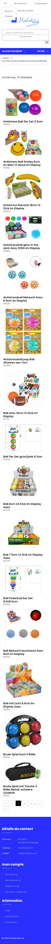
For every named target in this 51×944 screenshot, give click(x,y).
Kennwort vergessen (16, 892)
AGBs (8, 910)
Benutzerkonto (13, 880)
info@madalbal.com (27, 853)
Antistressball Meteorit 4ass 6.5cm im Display (23, 298)
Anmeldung (11, 874)
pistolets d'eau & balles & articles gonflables (24, 61)
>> (6, 809)
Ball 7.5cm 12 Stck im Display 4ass (23, 556)
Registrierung (12, 886)
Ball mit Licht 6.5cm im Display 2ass (18, 704)
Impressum (11, 922)
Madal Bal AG (17, 938)
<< (6, 803)
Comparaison (40, 3)
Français (9, 16)
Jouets (5, 58)
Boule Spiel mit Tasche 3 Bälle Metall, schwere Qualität (20, 789)
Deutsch (9, 11)
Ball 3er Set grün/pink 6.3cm (22, 456)
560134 (6, 757)
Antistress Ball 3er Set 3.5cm (23, 121)
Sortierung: (9, 77)
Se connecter (20, 3)
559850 (6, 251)
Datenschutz (12, 916)
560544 (7, 459)
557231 (6, 419)
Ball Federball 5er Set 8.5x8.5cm (18, 599)
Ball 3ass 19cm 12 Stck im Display (20, 414)
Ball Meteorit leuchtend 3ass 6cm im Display (23, 652)
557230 (6, 510)
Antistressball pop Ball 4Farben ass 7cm (19, 360)
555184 (6, 709)
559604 (6, 211)
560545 (6, 604)
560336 (6, 303)
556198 (6, 168)
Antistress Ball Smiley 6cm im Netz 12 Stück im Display (22, 163)
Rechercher (26, 37)
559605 (6, 124)
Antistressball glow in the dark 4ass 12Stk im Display (21, 246)
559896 (6, 365)
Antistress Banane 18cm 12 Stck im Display (21, 206)
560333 (6, 657)
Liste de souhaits (25, 10)
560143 (6, 795)
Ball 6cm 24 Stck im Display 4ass (22, 505)
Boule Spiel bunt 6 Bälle (19, 754)
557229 (6, 561)
